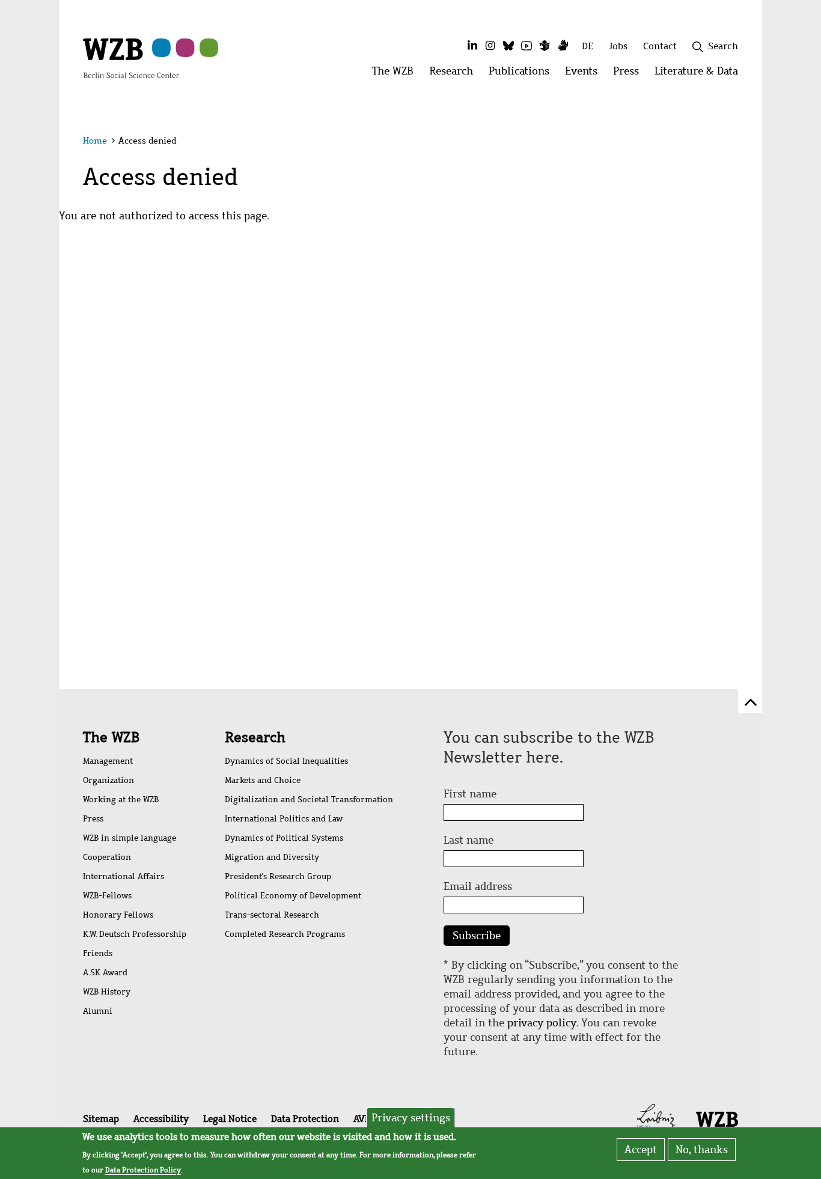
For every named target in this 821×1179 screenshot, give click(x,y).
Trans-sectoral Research (272, 915)
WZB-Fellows (107, 895)
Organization (108, 780)
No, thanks (702, 1149)
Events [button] (585, 74)
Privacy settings (410, 1117)
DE (587, 46)
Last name (468, 840)
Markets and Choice (263, 780)
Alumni (97, 1011)
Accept (640, 1149)
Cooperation (107, 857)
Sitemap (101, 1118)
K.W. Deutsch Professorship (134, 934)
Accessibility (161, 1118)
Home (95, 141)
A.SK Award (105, 972)
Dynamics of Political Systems (284, 838)
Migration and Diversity (272, 857)
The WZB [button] (396, 74)
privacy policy (541, 1023)
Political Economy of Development (293, 895)
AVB (361, 1118)
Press (93, 818)
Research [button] (455, 74)
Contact (660, 46)
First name (470, 794)
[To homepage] (131, 57)
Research (255, 737)
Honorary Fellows (118, 915)
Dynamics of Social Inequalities (286, 761)
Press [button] (630, 74)
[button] (740, 142)
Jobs (618, 46)
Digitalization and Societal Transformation (309, 799)
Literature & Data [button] (700, 74)
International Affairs (123, 876)
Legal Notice (230, 1118)
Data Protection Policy (143, 1169)
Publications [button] (523, 74)
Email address (478, 886)
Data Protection (305, 1118)
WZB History (106, 992)
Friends (97, 953)
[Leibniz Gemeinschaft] (656, 1117)
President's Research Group (278, 876)
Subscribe (477, 935)
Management (108, 761)
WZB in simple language (129, 838)
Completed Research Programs (285, 934)
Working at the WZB (121, 799)
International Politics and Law (284, 818)
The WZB (111, 737)
